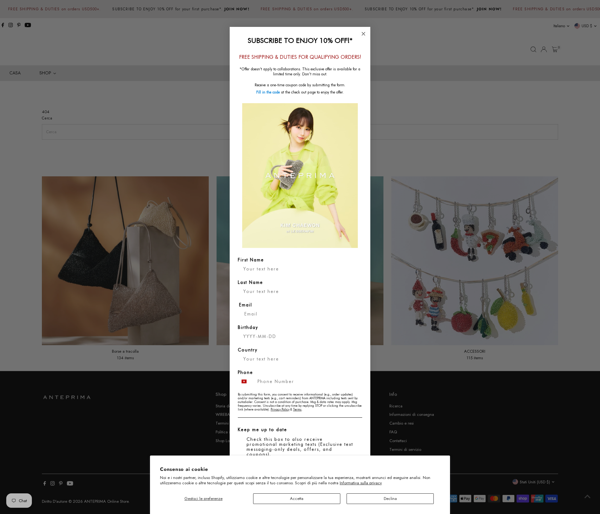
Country (248, 349)
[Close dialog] (363, 34)
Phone (245, 372)
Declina (390, 498)
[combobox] (246, 381)
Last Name (250, 282)
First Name (251, 259)
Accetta (296, 498)
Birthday (248, 327)
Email (245, 304)
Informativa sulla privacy (361, 483)
